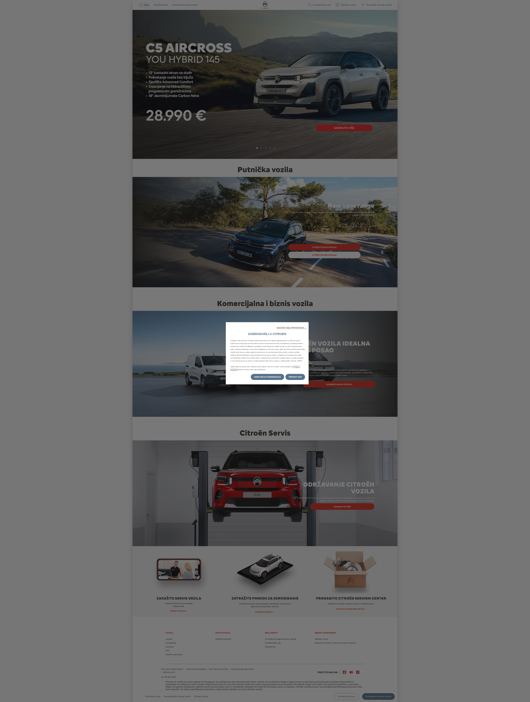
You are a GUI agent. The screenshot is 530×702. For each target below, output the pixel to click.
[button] (291, 328)
